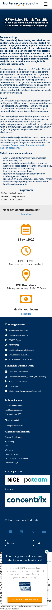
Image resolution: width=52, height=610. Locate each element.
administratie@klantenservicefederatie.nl (25, 391)
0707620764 (14, 345)
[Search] (39, 543)
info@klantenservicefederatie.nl (21, 350)
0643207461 (14, 386)
